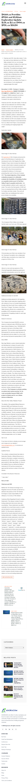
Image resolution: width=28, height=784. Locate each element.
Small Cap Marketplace (6, 739)
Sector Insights (23, 11)
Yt (15, 729)
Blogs (2, 772)
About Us (3, 770)
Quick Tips (3, 747)
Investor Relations (5, 756)
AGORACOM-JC (9, 11)
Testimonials (4, 761)
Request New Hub (5, 744)
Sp (9, 729)
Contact (3, 763)
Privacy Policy (4, 778)
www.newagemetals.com (8, 445)
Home (2, 49)
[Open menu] (25, 3)
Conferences (4, 741)
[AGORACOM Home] (9, 710)
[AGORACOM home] (8, 3)
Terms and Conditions (6, 780)
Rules (2, 775)
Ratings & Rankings (6, 749)
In (12, 729)
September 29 (7, 157)
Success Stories (5, 758)
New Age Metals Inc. (7, 91)
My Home (3, 736)
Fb (6, 729)
